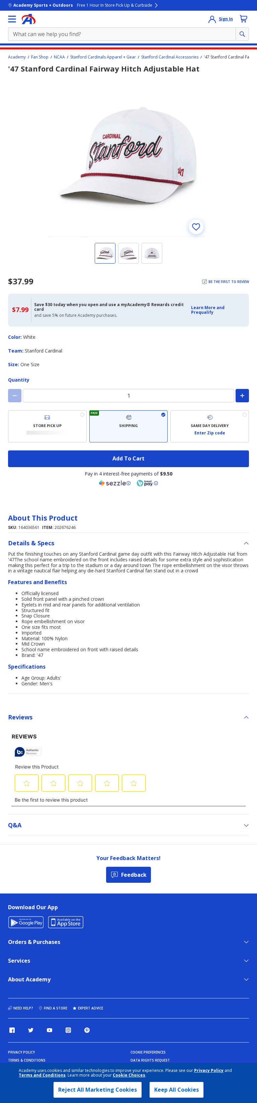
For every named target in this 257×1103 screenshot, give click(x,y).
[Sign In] (212, 19)
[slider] (128, 157)
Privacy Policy (209, 1070)
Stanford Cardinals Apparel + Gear (103, 57)
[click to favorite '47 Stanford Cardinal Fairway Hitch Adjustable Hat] (196, 227)
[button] (218, 310)
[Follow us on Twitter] (31, 1030)
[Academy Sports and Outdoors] (28, 19)
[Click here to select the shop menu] (12, 19)
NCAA (59, 57)
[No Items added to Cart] (243, 18)
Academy (17, 57)
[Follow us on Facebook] (12, 1030)
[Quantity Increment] (242, 395)
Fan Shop (40, 57)
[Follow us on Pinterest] (87, 1030)
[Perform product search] (242, 34)
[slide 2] (128, 253)
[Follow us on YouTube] (50, 1030)
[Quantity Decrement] (14, 395)
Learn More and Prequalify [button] (208, 310)
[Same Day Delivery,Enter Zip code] (210, 426)
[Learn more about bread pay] (147, 483)
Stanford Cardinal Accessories (169, 57)
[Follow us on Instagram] (68, 1030)
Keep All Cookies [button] (176, 1089)
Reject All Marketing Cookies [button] (97, 1089)
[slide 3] (152, 253)
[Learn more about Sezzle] (115, 483)
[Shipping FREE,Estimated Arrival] (129, 426)
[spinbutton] (128, 395)
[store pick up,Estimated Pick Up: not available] (47, 426)
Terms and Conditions (42, 1075)
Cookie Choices (129, 1075)
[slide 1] (105, 253)
